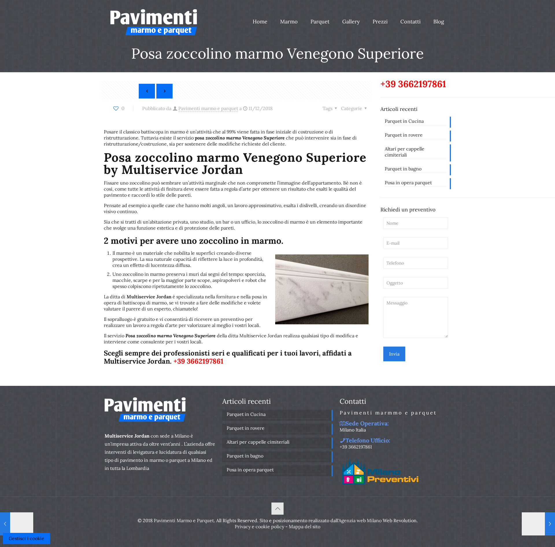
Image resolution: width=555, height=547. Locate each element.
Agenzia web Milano (360, 520)
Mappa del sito (304, 526)
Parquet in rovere (404, 135)
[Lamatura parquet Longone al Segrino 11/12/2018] (538, 523)
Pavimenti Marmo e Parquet (184, 520)
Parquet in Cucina (404, 121)
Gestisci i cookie (26, 538)
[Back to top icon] (277, 509)
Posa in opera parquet (408, 182)
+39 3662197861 (198, 361)
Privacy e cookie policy (259, 526)
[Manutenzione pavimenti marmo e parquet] (153, 21)
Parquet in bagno (403, 169)
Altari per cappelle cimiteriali (404, 152)
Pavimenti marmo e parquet (208, 108)
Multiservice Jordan (149, 296)
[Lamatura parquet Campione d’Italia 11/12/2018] (16, 523)
